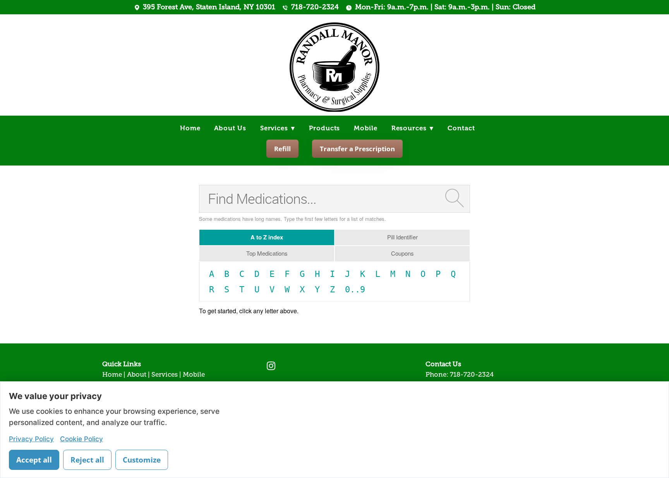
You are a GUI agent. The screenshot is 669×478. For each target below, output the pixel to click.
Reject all (87, 459)
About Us (230, 128)
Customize (142, 459)
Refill (282, 149)
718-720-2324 (315, 7)
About (136, 374)
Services (277, 128)
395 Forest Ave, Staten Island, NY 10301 (209, 7)
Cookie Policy (81, 439)
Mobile (365, 128)
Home (190, 128)
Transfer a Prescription (357, 149)
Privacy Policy (31, 439)
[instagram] (271, 366)
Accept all (34, 459)
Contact (461, 128)
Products (324, 128)
